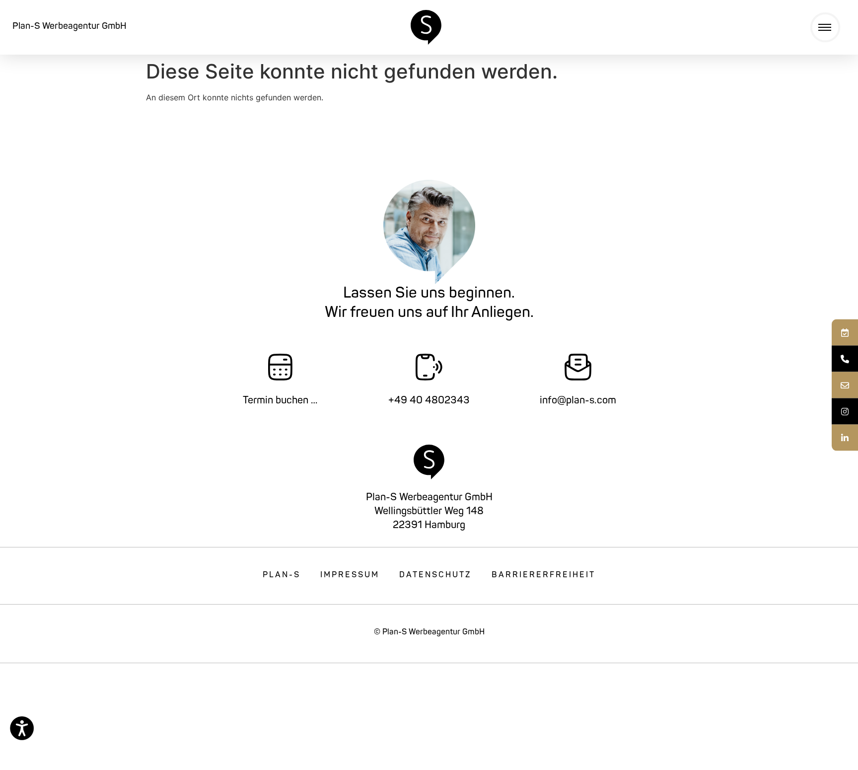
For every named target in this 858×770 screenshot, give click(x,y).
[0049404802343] (845, 359)
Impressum (349, 575)
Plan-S (281, 575)
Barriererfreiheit (543, 575)
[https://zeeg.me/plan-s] (845, 332)
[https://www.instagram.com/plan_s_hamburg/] (845, 411)
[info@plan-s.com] (845, 385)
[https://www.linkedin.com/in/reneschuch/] (845, 438)
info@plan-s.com (578, 401)
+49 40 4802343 (429, 401)
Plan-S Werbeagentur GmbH (69, 26)
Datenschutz (435, 575)
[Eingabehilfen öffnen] (22, 728)
